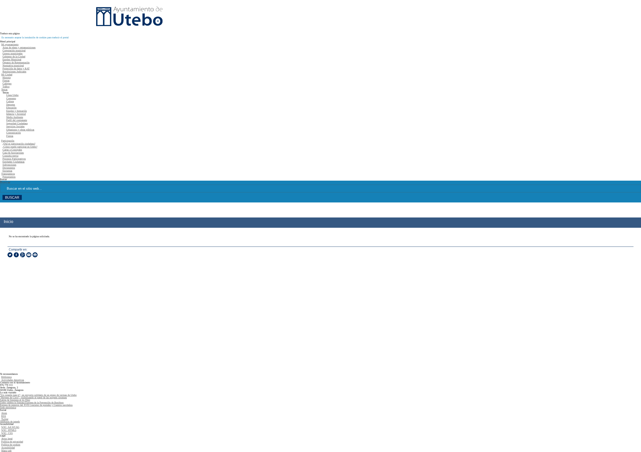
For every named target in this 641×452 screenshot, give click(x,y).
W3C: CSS (7, 433)
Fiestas (6, 80)
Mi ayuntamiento (10, 44)
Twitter (4, 419)
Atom (4, 413)
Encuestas (7, 170)
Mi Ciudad (6, 74)
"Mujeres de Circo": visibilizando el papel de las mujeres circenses (33, 397)
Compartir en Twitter (10, 254)
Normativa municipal (13, 65)
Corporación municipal (14, 50)
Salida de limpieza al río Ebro (15, 400)
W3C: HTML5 (8, 430)
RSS (3, 416)
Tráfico (6, 86)
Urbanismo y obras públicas (20, 129)
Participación (7, 140)
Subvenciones (9, 164)
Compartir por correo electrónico (28, 254)
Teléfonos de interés (10, 421)
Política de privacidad (12, 441)
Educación (11, 107)
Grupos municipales (13, 53)
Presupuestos (9, 176)
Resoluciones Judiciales (14, 71)
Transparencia (8, 173)
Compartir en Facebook (16, 254)
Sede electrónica (8, 407)
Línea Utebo (12, 95)
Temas (4, 89)
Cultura (10, 101)
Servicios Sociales (15, 126)
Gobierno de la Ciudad (14, 56)
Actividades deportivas (12, 380)
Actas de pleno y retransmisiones (19, 47)
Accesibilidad (8, 447)
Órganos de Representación (16, 62)
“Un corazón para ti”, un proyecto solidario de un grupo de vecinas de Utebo (38, 395)
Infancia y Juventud (16, 113)
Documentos (9, 167)
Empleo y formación (16, 110)
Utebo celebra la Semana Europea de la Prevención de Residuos (32, 402)
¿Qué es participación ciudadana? (19, 143)
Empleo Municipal (12, 59)
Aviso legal (7, 438)
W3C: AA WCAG (10, 427)
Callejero (7, 83)
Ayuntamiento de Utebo (129, 16)
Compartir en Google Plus (22, 254)
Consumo (11, 98)
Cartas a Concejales (12, 149)
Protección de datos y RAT (16, 68)
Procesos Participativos (14, 158)
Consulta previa (10, 155)
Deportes (10, 104)
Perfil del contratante (16, 120)
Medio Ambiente (14, 117)
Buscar (5, 182)
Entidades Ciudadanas (14, 161)
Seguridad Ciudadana (17, 123)
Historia (7, 77)
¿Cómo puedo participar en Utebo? (20, 146)
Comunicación (13, 132)
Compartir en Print (35, 254)
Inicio (8, 221)
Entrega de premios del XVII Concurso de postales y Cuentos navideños (36, 405)
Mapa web (6, 450)
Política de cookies (10, 444)
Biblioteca (6, 377)
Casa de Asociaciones (13, 152)
